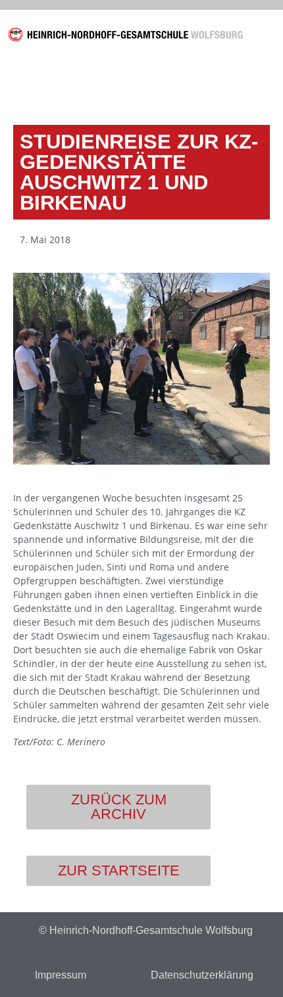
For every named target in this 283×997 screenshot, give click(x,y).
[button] (266, 36)
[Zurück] (79, 85)
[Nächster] (204, 85)
